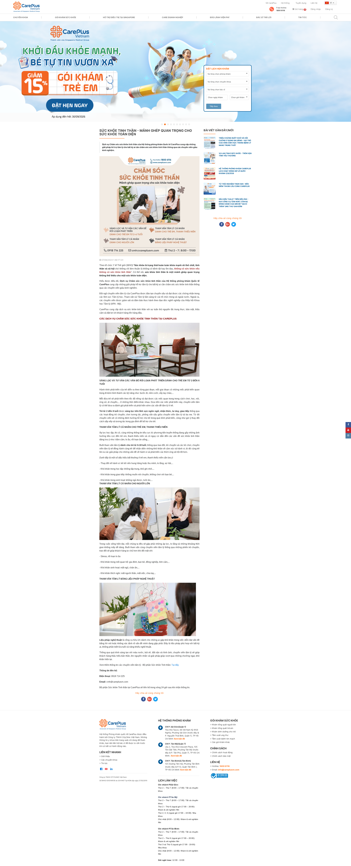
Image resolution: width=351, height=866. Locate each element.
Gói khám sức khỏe (65, 17)
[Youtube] (348, 430)
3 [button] (168, 124)
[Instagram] (348, 435)
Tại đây (175, 665)
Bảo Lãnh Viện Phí (219, 17)
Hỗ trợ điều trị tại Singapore (119, 17)
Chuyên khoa (20, 17)
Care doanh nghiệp (172, 17)
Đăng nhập (316, 9)
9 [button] (186, 124)
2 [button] (165, 124)
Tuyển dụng (301, 3)
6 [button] (177, 124)
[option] (175, 71)
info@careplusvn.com (228, 770)
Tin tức (302, 17)
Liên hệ (314, 3)
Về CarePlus (271, 3)
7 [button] (180, 124)
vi (331, 3)
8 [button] (183, 124)
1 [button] (162, 124)
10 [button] (189, 124)
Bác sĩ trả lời (263, 17)
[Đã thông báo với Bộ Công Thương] (219, 775)
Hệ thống (285, 3)
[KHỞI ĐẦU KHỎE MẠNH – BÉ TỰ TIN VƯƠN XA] (175, 71)
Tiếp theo (214, 106)
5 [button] (174, 124)
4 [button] (171, 124)
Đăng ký (329, 9)
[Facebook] (348, 425)
